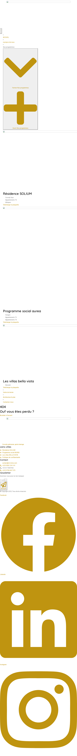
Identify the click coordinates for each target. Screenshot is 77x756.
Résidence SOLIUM (17, 194)
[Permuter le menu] (1, 31)
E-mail (2, 480)
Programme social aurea (22, 311)
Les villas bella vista (18, 381)
